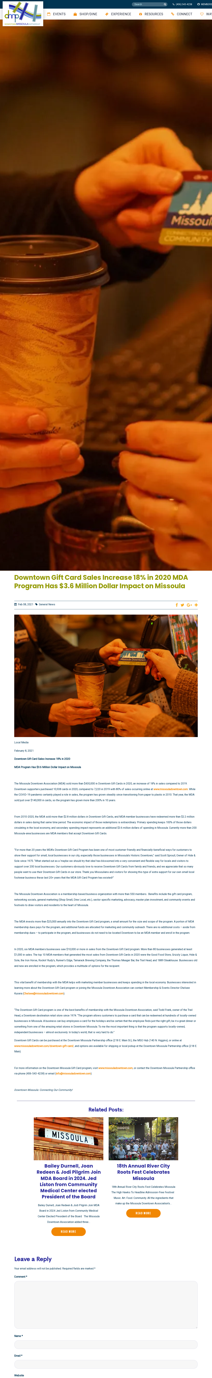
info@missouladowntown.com (73, 1073)
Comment (20, 1276)
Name (18, 1336)
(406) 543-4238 (184, 4)
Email (18, 1355)
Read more (68, 1232)
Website (19, 1375)
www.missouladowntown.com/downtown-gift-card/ (44, 1046)
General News (47, 604)
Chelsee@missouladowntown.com (44, 993)
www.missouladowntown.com (171, 789)
